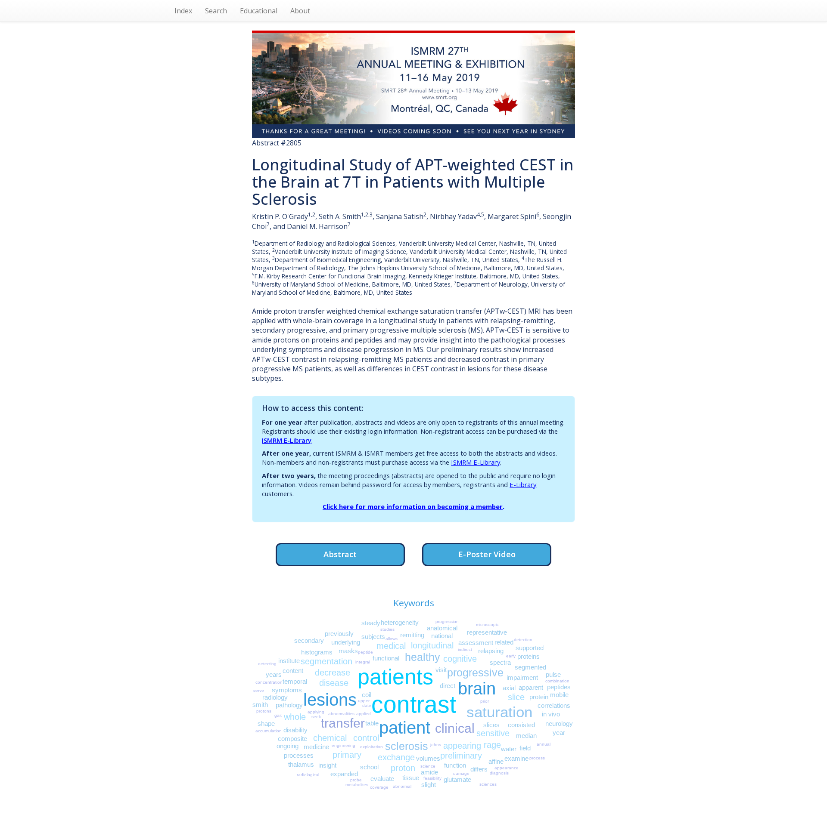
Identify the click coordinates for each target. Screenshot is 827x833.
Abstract (340, 554)
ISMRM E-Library (286, 440)
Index (183, 10)
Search (216, 10)
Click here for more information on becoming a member (413, 506)
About (300, 10)
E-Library (523, 484)
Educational (258, 10)
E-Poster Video (487, 554)
